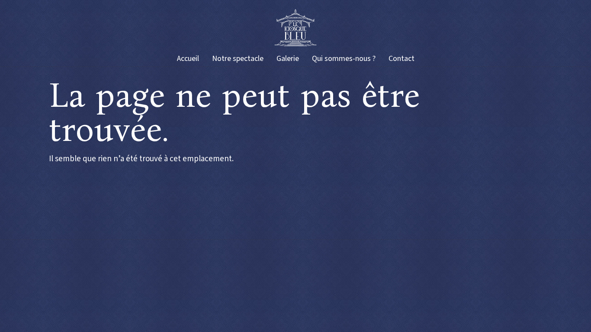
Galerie (287, 59)
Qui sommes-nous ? (344, 59)
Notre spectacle (237, 59)
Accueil (188, 59)
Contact (401, 59)
